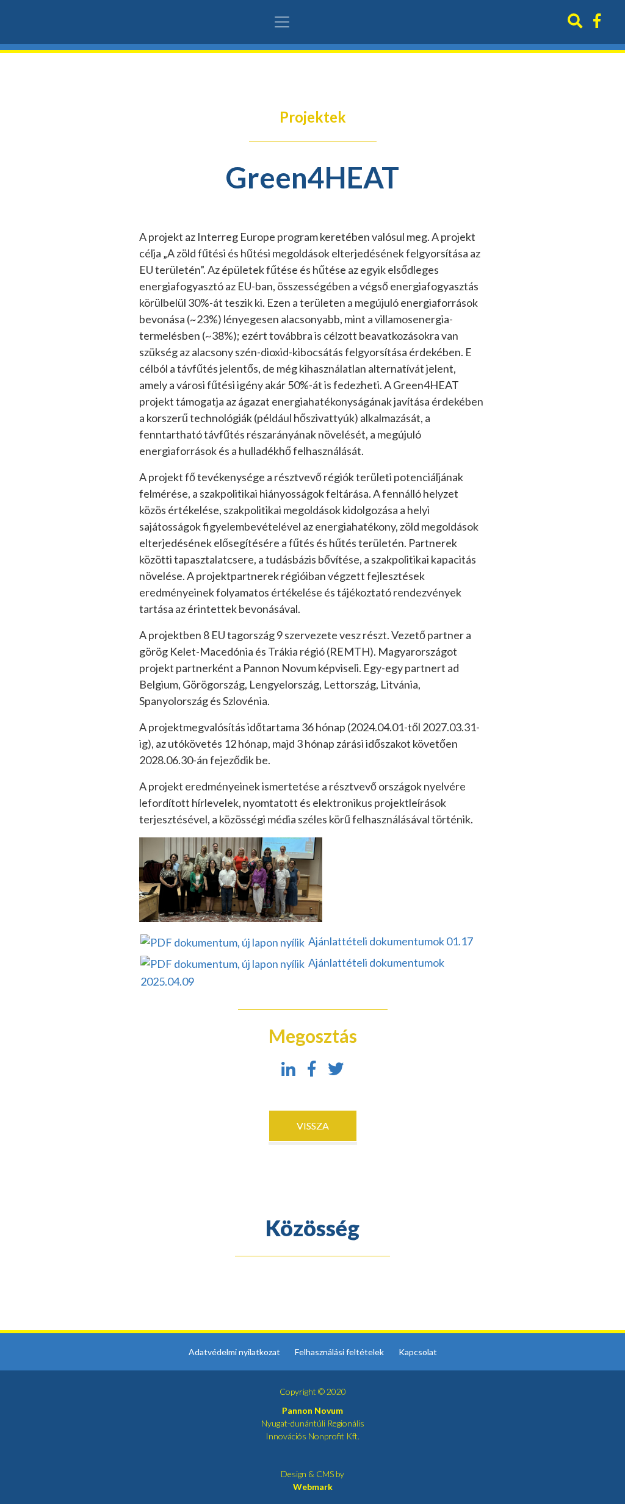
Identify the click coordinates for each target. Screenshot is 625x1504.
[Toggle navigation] (282, 22)
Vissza (313, 1125)
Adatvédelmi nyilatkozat (234, 1352)
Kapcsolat (418, 1352)
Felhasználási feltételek (339, 1352)
